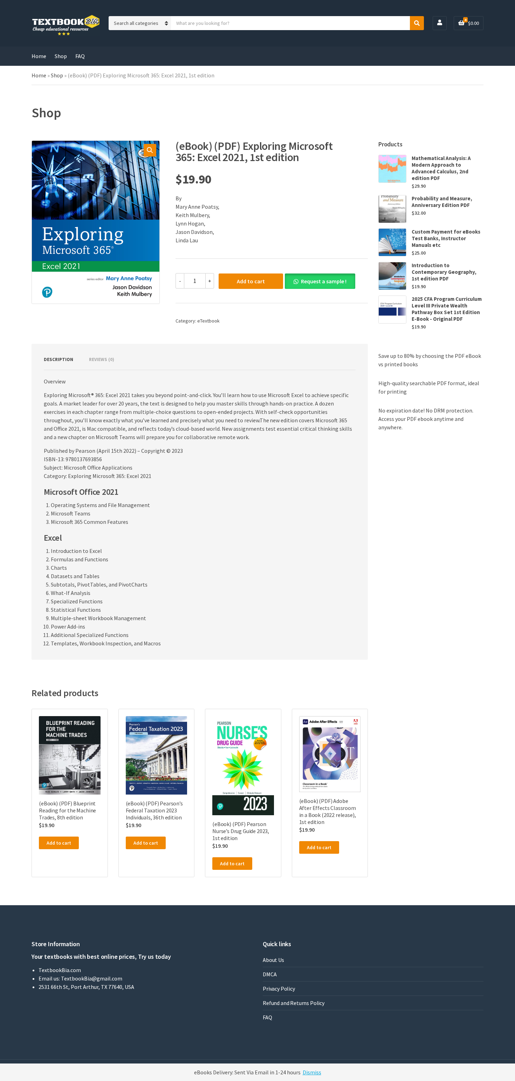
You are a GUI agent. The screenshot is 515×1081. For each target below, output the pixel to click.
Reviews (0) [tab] (101, 359)
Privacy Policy (279, 988)
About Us (273, 959)
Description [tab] (58, 359)
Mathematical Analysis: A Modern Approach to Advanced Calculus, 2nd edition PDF (441, 168)
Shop (61, 56)
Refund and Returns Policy (293, 1002)
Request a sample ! (323, 281)
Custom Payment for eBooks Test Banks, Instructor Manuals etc (446, 238)
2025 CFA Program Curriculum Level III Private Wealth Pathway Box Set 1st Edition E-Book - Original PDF (447, 309)
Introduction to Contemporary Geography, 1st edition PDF (444, 272)
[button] (150, 150)
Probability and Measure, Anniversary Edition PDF (442, 201)
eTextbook (208, 321)
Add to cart (251, 281)
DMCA (269, 974)
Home (39, 56)
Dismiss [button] (312, 1072)
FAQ (80, 56)
